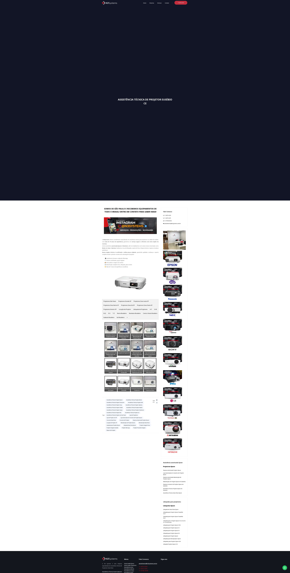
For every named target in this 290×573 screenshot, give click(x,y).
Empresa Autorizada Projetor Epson (141, 420)
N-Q (104, 313)
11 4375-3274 (167, 215)
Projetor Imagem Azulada (112, 427)
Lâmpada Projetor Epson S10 (170, 544)
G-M (155, 309)
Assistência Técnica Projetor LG (132, 412)
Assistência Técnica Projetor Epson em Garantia (124, 336)
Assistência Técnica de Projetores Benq (150, 389)
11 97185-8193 (168, 221)
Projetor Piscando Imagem (139, 427)
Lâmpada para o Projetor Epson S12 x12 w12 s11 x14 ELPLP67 (174, 521)
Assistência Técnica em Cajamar (110, 371)
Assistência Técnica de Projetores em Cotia (137, 371)
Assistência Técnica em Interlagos (110, 389)
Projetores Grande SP (124, 301)
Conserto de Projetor (124, 420)
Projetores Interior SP (109, 309)
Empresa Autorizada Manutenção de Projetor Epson (137, 336)
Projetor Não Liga (126, 427)
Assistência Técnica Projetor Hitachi (134, 407)
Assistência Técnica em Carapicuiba (124, 371)
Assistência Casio (129, 571)
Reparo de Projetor (111, 430)
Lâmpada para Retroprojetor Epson (172, 538)
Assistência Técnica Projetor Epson (114, 400)
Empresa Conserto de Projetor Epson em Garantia (110, 354)
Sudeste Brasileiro (108, 317)
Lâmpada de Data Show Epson (170, 509)
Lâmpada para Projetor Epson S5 (171, 528)
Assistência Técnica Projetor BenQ (134, 400)
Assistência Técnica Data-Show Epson (172, 493)
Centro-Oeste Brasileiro (150, 313)
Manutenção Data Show (144, 422)
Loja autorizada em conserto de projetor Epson (150, 354)
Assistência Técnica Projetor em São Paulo (116, 415)
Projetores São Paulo (109, 301)
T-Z (114, 313)
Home (144, 3)
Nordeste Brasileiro (135, 313)
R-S (109, 313)
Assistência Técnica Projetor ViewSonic (135, 410)
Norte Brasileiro (122, 313)
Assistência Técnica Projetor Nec (114, 412)
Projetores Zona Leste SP (141, 301)
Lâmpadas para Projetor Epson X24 (172, 541)
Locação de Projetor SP (124, 353)
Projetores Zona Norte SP (111, 305)
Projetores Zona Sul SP (128, 305)
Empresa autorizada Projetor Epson (150, 335)
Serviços (159, 3)
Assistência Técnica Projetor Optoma (134, 405)
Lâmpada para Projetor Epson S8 (171, 533)
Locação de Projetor (125, 309)
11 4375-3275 (167, 218)
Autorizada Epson (129, 563)
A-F (151, 309)
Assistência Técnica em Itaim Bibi (124, 389)
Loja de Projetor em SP (112, 417)
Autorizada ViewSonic (130, 565)
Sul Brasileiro (120, 317)
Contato (167, 3)
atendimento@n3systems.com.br (172, 223)
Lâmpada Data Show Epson (130, 425)
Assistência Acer (128, 567)
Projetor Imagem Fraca (145, 425)
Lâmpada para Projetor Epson (170, 536)
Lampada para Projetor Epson (113, 425)
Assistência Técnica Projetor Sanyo (114, 410)
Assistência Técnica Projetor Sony (114, 405)
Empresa (152, 3)
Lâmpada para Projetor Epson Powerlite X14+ (173, 517)
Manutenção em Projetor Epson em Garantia (137, 354)
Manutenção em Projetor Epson (128, 422)
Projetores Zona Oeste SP (144, 305)
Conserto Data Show (111, 420)
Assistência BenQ (129, 569)
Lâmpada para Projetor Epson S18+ (172, 525)
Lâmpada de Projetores (140, 309)
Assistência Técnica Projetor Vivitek (115, 407)
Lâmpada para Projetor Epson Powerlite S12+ (173, 512)
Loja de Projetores (134, 415)
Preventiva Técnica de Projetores (136, 389)
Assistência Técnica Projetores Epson (111, 335)
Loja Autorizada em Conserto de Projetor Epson (131, 417)
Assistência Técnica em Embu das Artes (150, 371)
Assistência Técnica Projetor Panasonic (115, 402)
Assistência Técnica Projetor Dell (135, 402)
